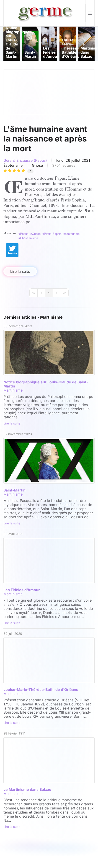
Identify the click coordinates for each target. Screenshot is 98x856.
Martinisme (13, 390)
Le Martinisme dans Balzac (27, 789)
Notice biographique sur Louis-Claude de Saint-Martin (45, 384)
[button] (89, 13)
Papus (24, 234)
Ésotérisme (13, 165)
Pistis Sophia (53, 234)
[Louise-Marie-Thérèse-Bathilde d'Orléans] (49, 660)
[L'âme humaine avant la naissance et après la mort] (49, 92)
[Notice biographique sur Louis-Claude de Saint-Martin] (49, 352)
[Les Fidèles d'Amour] (49, 560)
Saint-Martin (14, 490)
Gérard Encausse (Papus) (25, 160)
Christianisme (29, 238)
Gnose (37, 165)
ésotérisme (72, 234)
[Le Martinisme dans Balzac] (49, 760)
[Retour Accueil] (44, 13)
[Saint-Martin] (49, 461)
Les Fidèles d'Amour (21, 590)
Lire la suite (20, 271)
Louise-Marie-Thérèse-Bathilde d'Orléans (40, 689)
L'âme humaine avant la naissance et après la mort (45, 139)
